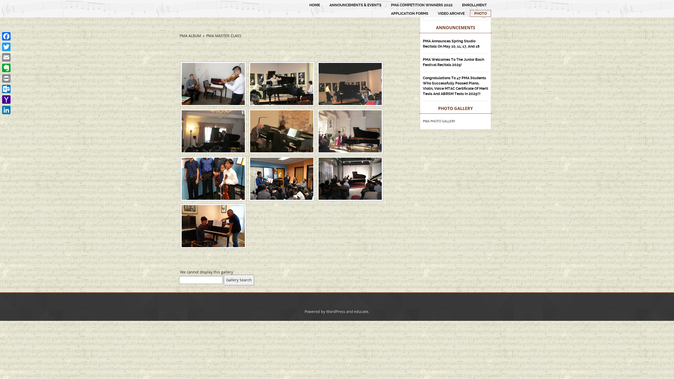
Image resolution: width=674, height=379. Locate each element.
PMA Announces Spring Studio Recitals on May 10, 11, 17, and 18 (451, 43)
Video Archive (451, 13)
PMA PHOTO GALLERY (439, 121)
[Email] (6, 57)
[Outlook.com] (6, 89)
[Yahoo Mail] (6, 99)
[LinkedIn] (6, 110)
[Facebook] (6, 36)
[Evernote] (6, 68)
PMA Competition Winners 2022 (422, 5)
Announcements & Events (355, 5)
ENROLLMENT (474, 5)
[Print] (6, 78)
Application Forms (409, 13)
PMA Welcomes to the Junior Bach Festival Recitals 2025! (453, 62)
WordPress (335, 311)
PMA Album (190, 35)
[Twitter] (6, 47)
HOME (314, 5)
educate (361, 311)
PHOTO (480, 13)
